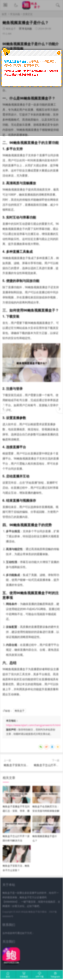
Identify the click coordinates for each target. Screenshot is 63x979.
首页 (8, 976)
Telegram (55, 976)
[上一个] (3, 408)
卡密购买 (24, 976)
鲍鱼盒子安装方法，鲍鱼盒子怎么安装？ (29, 765)
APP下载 (40, 976)
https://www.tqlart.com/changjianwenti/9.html (33, 725)
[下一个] (59, 408)
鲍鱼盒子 (19, 710)
